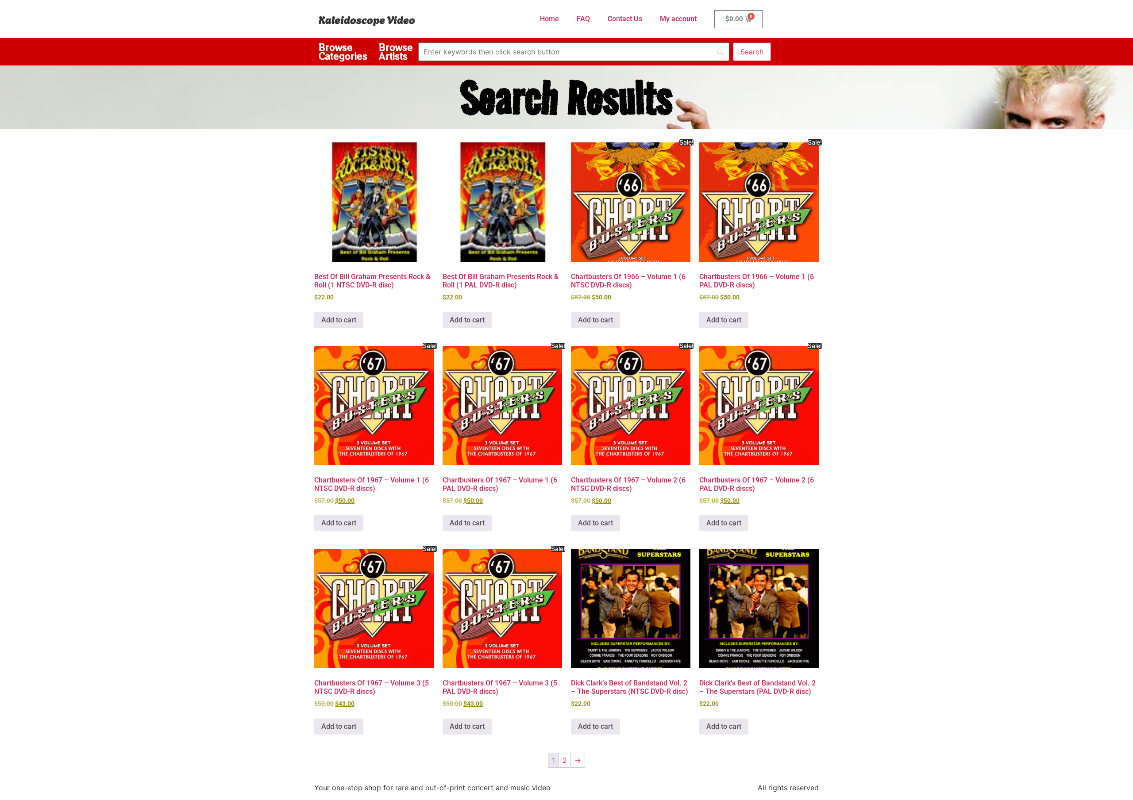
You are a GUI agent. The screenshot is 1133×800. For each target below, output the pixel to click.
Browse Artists (396, 51)
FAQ (583, 19)
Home (549, 19)
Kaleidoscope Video (367, 19)
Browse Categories (343, 51)
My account (678, 19)
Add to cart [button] (338, 320)
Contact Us (625, 19)
